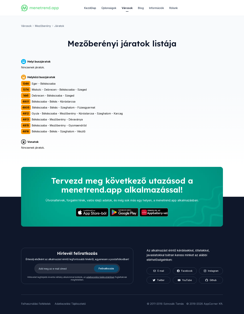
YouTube (187, 280)
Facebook (187, 270)
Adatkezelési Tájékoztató (70, 303)
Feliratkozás (106, 268)
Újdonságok (108, 8)
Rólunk (173, 8)
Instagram (213, 270)
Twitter (160, 280)
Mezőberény (43, 26)
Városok (127, 8)
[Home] (40, 8)
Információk (156, 8)
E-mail (161, 270)
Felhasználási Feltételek (36, 303)
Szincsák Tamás (173, 303)
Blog (141, 8)
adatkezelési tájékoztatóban (100, 277)
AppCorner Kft (213, 303)
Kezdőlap (90, 8)
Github (213, 280)
